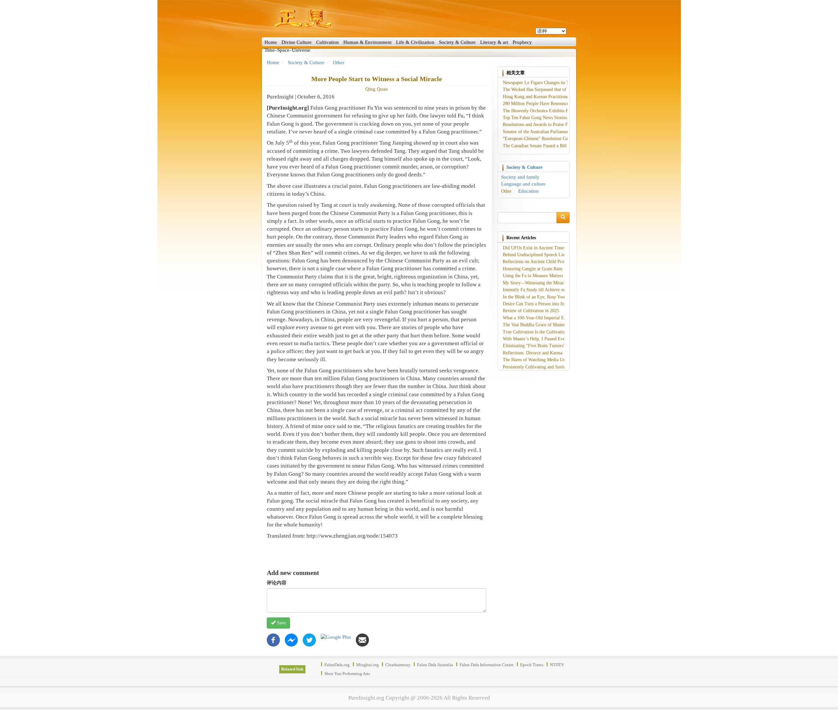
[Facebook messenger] (291, 639)
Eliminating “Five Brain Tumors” (534, 345)
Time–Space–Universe (287, 50)
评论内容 (276, 582)
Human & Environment (367, 42)
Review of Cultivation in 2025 (531, 310)
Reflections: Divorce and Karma (532, 352)
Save (281, 622)
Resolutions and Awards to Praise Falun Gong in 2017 (553, 124)
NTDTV (557, 664)
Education (528, 191)
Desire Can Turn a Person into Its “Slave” (541, 303)
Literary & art (494, 42)
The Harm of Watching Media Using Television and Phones (558, 359)
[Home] (419, 18)
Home (270, 42)
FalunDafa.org (337, 664)
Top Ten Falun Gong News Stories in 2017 (542, 117)
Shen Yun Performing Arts (347, 673)
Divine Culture (297, 42)
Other (338, 62)
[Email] (362, 639)
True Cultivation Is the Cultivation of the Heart (547, 331)
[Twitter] (309, 639)
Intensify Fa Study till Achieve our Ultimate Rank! (550, 289)
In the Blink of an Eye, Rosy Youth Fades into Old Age (554, 296)
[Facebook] (273, 639)
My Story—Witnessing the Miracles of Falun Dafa (549, 282)
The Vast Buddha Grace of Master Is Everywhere (548, 324)
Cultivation (327, 42)
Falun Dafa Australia (435, 664)
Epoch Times (531, 664)
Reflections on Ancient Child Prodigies (539, 261)
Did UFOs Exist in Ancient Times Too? (539, 247)
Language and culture (523, 184)
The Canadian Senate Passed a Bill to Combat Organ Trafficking (563, 145)
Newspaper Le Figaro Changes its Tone (539, 82)
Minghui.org (367, 664)
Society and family (520, 177)
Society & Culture (457, 42)
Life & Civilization (415, 42)
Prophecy (522, 42)
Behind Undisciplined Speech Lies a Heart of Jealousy (553, 254)
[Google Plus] (336, 636)
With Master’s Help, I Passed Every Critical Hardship (552, 338)
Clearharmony (397, 664)
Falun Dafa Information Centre (487, 664)
